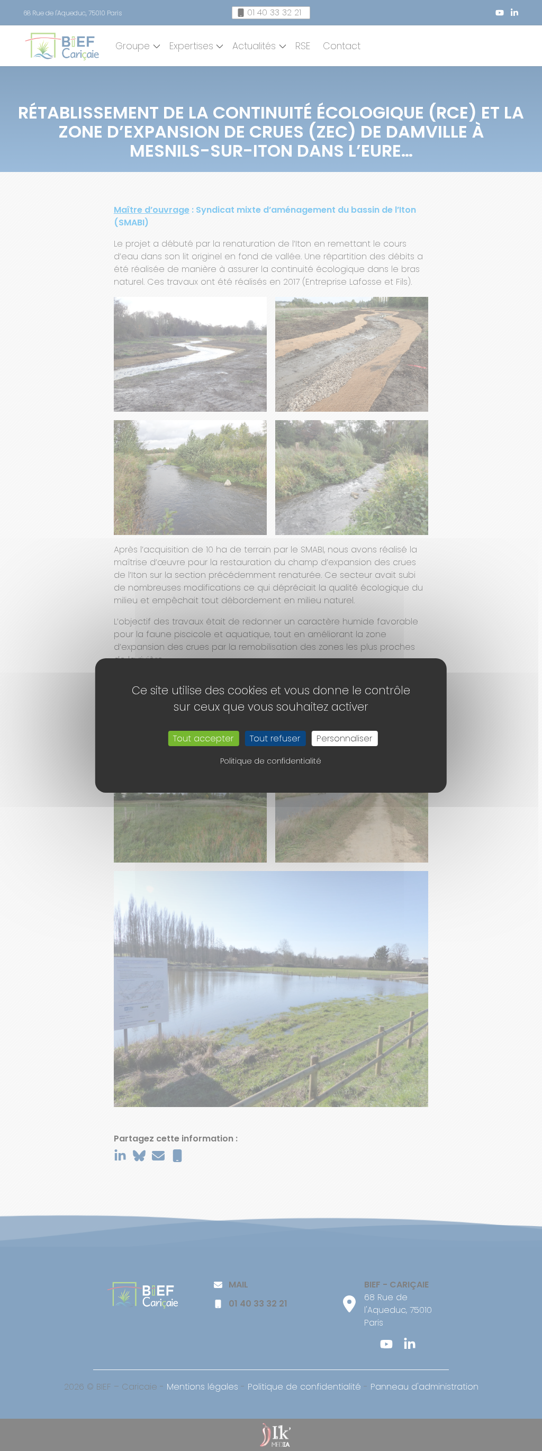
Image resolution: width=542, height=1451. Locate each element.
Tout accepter (203, 738)
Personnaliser (344, 738)
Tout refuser (275, 738)
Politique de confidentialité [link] (270, 761)
